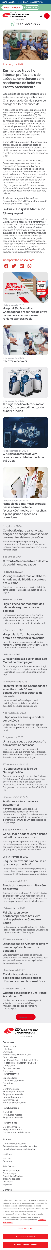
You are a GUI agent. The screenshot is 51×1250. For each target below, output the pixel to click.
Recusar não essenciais (25, 1236)
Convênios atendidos (13, 1080)
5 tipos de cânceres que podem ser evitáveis (23, 718)
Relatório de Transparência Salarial (19, 1062)
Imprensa (7, 1184)
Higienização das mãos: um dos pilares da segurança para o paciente (23, 607)
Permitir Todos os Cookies (25, 1244)
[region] (25, 1221)
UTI (4, 1086)
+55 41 (28, 24)
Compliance (9, 1065)
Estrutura (7, 1049)
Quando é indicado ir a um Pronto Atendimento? (25, 994)
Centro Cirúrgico (11, 1089)
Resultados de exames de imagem (19, 1149)
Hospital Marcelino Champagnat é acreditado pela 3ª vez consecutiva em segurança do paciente (25, 691)
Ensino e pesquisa (11, 1068)
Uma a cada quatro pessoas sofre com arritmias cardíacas (24, 743)
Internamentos (10, 1100)
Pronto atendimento (13, 1097)
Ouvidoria (7, 1181)
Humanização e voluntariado (17, 1054)
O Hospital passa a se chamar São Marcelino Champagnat (25, 660)
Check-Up (8, 1112)
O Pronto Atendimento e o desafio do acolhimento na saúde (25, 562)
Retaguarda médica (12, 1114)
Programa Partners (12, 1129)
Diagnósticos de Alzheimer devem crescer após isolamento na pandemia (25, 947)
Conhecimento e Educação (16, 1132)
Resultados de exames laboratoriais (20, 1146)
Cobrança (8, 1071)
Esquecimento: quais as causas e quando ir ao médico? (24, 862)
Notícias (7, 1158)
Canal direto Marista (13, 1176)
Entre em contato (11, 1170)
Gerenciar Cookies (25, 1228)
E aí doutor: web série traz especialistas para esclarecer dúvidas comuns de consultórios (24, 977)
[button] (41, 16)
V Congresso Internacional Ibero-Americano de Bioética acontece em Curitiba (24, 579)
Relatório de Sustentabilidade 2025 (20, 1060)
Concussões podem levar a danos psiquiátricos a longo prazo (25, 835)
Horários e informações (14, 1102)
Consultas (8, 1083)
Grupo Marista (8, 2)
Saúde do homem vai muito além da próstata (24, 887)
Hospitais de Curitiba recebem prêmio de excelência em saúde (23, 636)
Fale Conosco (10, 1166)
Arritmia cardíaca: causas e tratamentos (20, 802)
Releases (7, 1161)
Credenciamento (11, 1127)
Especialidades (10, 1078)
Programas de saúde (13, 1094)
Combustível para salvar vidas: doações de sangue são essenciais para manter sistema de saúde (25, 534)
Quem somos (9, 1046)
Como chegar (9, 1173)
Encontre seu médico (13, 1091)
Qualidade (8, 1051)
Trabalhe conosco (11, 1178)
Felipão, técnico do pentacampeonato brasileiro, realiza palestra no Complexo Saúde (22, 918)
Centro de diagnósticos (14, 1143)
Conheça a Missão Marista (30, 2)
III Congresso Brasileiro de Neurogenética (20, 770)
